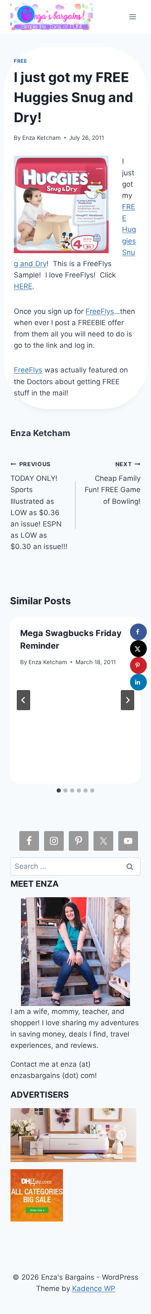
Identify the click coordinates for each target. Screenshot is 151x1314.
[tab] (59, 790)
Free (20, 61)
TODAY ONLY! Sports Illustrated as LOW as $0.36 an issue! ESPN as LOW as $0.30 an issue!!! (39, 506)
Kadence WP (93, 1288)
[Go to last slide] (23, 700)
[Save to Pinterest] (138, 665)
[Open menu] (133, 16)
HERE (23, 286)
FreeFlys (100, 311)
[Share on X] (138, 648)
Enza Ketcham (41, 137)
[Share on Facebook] (138, 632)
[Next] (127, 700)
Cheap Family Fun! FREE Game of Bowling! (113, 483)
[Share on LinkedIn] (138, 682)
